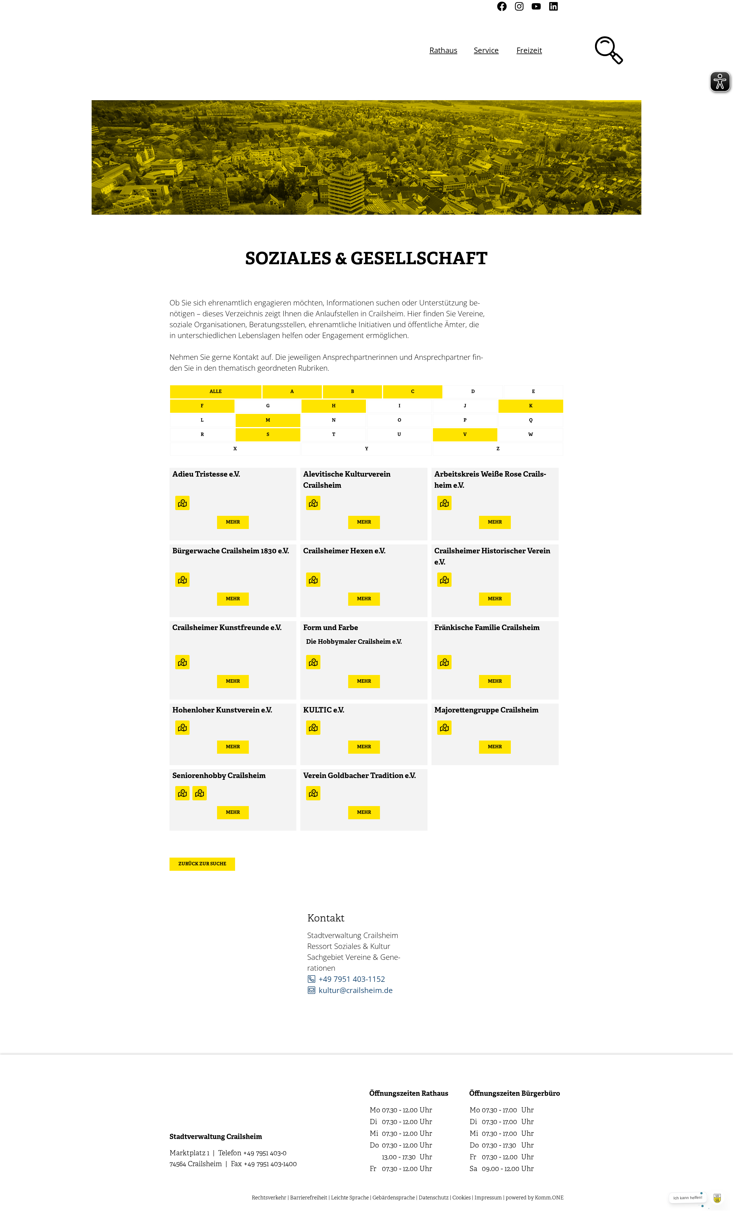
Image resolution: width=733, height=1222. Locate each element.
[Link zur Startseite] (200, 50)
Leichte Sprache (350, 1198)
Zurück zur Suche (202, 864)
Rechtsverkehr (269, 1198)
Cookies (461, 1198)
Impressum (488, 1198)
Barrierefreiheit (308, 1198)
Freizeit (529, 50)
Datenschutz (434, 1198)
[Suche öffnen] (609, 50)
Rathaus (443, 50)
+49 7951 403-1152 (352, 979)
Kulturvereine (182, 503)
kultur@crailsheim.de (356, 990)
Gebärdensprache (394, 1198)
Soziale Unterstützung (199, 793)
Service (486, 50)
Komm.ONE (549, 1198)
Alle (216, 392)
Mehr (233, 522)
